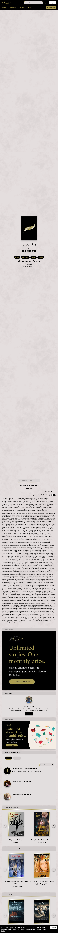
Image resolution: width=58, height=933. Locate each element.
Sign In (46, 3)
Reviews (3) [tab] (8, 758)
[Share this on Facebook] (23, 251)
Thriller (33, 257)
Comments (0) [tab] (17, 758)
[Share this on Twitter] (25, 251)
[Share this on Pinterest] (28, 251)
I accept (54, 927)
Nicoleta (15, 794)
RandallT (30, 264)
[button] (53, 826)
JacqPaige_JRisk (17, 886)
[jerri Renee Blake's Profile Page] (7, 771)
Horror (17, 257)
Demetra (15, 781)
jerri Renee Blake (17, 768)
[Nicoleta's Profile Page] (7, 797)
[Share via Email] (35, 251)
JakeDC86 (43, 842)
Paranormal (25, 257)
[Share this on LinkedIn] (30, 251)
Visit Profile (29, 714)
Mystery (41, 257)
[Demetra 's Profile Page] (7, 784)
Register (53, 3)
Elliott (17, 842)
